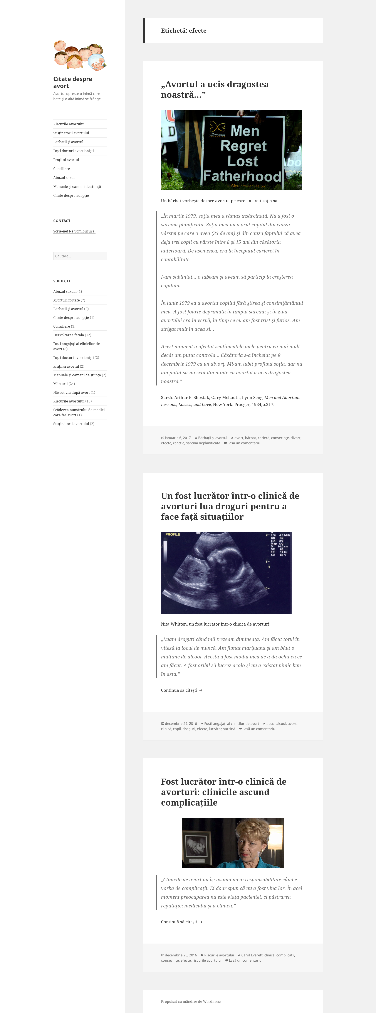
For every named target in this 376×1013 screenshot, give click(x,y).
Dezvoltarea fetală (68, 335)
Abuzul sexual (65, 177)
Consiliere (61, 168)
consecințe (280, 437)
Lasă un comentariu (244, 443)
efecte (166, 443)
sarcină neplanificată (203, 443)
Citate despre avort (72, 82)
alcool (281, 723)
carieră (263, 437)
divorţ (295, 437)
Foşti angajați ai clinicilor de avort (231, 723)
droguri (189, 728)
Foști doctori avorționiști (73, 150)
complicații (285, 955)
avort (239, 437)
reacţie (178, 443)
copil (177, 728)
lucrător (215, 728)
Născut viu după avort (71, 392)
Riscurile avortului (68, 124)
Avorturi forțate (66, 300)
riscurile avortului (207, 960)
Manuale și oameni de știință (77, 186)
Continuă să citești (182, 690)
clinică (166, 728)
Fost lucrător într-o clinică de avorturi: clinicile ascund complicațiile (224, 792)
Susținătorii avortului (71, 133)
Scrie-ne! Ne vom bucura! (74, 231)
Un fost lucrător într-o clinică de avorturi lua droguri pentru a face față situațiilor (230, 506)
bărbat (250, 437)
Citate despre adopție (71, 195)
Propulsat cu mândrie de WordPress (191, 1001)
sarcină (229, 728)
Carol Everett (252, 955)
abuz (271, 723)
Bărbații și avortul (68, 142)
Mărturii (60, 383)
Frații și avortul (66, 159)
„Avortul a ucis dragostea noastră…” (215, 89)
